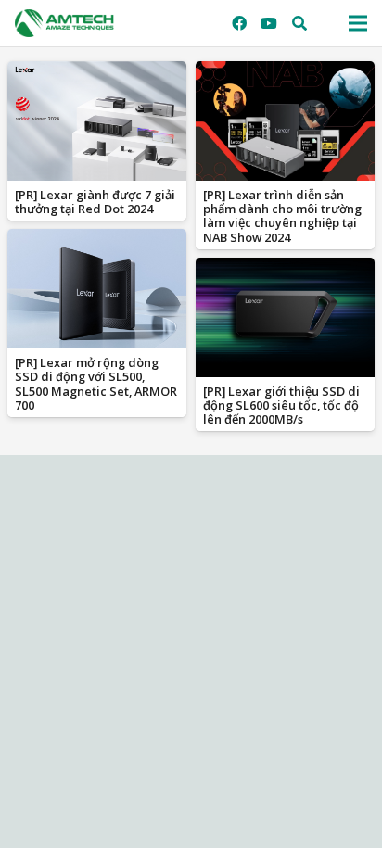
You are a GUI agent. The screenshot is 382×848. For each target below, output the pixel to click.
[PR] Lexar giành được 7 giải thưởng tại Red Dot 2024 (95, 201)
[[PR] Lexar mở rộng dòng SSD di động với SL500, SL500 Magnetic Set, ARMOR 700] (96, 288)
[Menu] (358, 23)
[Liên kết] (64, 23)
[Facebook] (239, 23)
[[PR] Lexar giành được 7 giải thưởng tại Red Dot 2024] (96, 121)
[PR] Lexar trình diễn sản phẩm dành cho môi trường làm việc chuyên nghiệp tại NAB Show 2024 (282, 216)
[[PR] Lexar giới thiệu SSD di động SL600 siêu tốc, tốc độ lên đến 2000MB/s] (285, 317)
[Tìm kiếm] (300, 23)
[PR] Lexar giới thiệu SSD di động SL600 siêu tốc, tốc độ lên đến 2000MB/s (281, 405)
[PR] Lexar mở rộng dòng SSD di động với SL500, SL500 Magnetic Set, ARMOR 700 (96, 383)
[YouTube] (269, 23)
